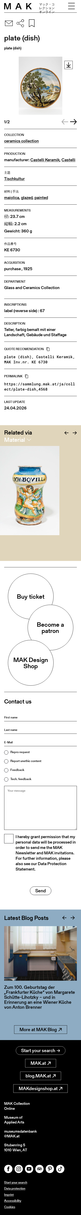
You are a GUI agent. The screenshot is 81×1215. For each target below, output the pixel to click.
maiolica (11, 197)
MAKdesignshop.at (38, 1088)
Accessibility (12, 1200)
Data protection (14, 1188)
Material (14, 440)
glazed (27, 197)
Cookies (9, 1207)
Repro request (20, 751)
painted (41, 197)
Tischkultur (14, 178)
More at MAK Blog (38, 1029)
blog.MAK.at (38, 1076)
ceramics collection (21, 141)
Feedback (17, 769)
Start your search (38, 1050)
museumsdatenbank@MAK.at (20, 1134)
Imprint (9, 1194)
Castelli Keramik (45, 159)
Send (40, 891)
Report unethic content (25, 760)
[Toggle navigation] (71, 6)
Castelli (68, 159)
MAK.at (38, 1063)
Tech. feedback (20, 778)
